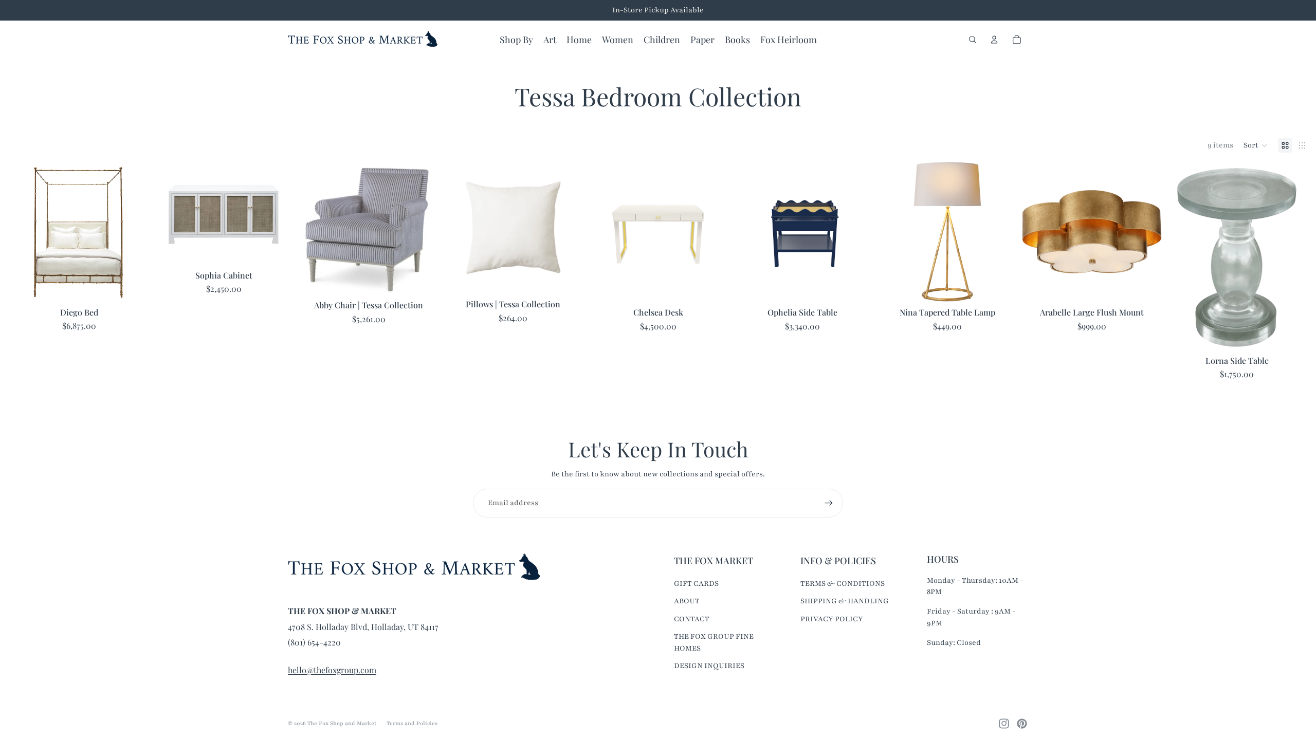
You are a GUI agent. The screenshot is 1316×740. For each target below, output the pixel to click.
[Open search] (972, 39)
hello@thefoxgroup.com (332, 669)
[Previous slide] (457, 227)
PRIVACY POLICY (831, 619)
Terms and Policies (412, 723)
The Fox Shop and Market (341, 723)
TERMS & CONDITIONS (842, 583)
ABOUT (687, 601)
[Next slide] (569, 227)
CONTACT (691, 619)
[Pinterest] (1022, 723)
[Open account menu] (994, 39)
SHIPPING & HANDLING (844, 601)
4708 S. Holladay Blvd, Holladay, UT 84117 (363, 626)
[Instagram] (1004, 723)
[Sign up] (828, 503)
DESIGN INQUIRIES (709, 666)
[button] (1256, 145)
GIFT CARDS (696, 583)
